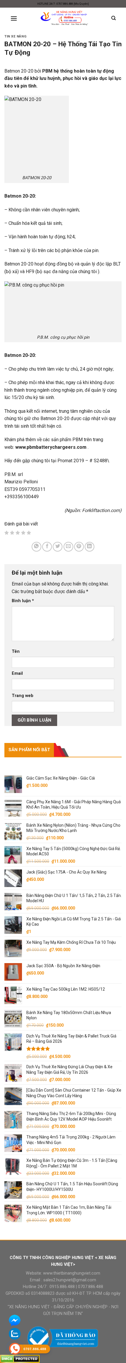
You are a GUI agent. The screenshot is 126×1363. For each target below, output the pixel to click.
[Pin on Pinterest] (79, 547)
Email (17, 673)
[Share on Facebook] (47, 547)
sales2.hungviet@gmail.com (69, 1280)
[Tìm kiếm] (113, 18)
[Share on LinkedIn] (89, 547)
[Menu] (13, 18)
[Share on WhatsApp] (36, 547)
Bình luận (23, 600)
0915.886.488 (62, 1286)
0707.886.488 (90, 1286)
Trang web (22, 695)
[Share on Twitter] (57, 547)
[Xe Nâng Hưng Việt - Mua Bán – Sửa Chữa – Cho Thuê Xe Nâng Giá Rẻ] (64, 18)
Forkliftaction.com (101, 510)
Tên (16, 651)
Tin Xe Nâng (15, 36)
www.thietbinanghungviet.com (71, 1273)
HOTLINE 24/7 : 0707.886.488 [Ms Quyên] (63, 3)
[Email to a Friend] (68, 547)
